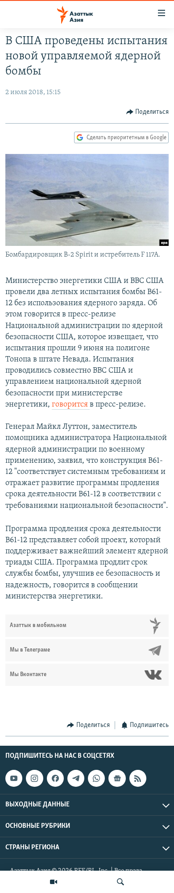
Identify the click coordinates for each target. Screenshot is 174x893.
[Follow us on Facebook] (55, 778)
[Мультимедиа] (53, 882)
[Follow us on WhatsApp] (96, 778)
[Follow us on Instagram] (34, 778)
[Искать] (120, 882)
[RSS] (137, 778)
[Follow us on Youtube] (13, 778)
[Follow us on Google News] (116, 778)
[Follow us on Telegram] (75, 778)
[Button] (147, 112)
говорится (71, 405)
